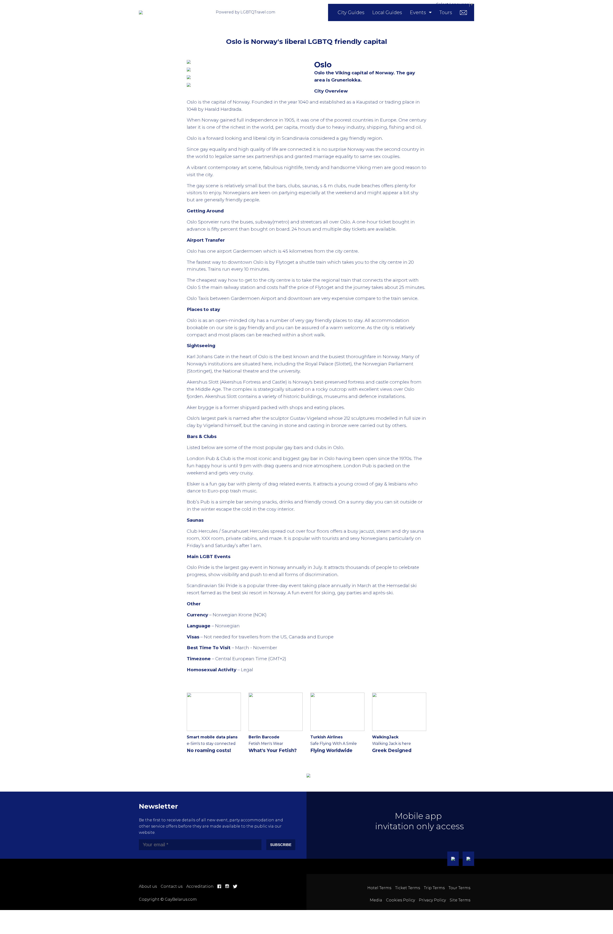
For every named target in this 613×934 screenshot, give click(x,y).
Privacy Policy (432, 900)
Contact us (171, 886)
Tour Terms (459, 888)
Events (418, 12)
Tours (445, 12)
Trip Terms (434, 888)
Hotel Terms (379, 888)
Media (376, 900)
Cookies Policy (400, 900)
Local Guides (387, 12)
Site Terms (460, 900)
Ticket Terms (407, 888)
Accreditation (200, 886)
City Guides (351, 12)
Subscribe (280, 845)
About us (148, 886)
